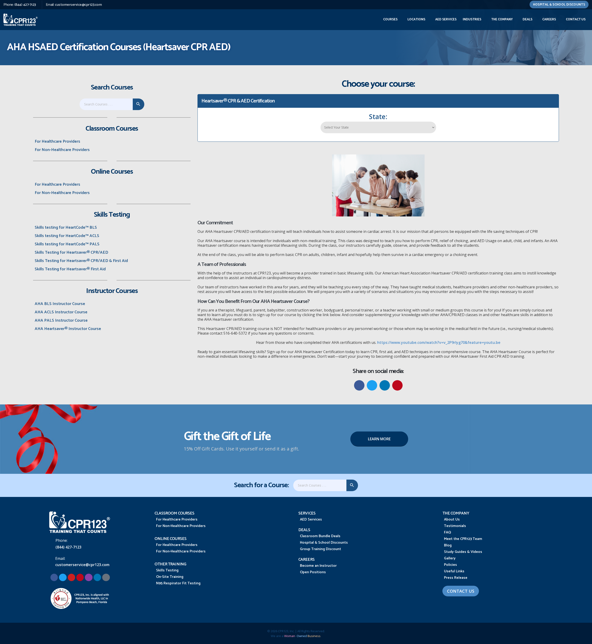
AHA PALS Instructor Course (61, 320)
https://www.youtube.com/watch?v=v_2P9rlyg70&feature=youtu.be (438, 342)
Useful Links (454, 571)
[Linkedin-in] (97, 577)
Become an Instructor (318, 566)
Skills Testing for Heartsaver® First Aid (70, 269)
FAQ (447, 532)
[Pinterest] (80, 577)
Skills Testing (167, 570)
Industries (472, 19)
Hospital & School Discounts (559, 4)
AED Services (445, 19)
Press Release (455, 578)
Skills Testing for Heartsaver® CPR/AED (71, 252)
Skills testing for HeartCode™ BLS (66, 227)
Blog (448, 545)
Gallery (450, 558)
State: (378, 116)
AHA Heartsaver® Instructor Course (68, 328)
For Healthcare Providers (57, 141)
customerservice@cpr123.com (78, 5)
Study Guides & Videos (463, 552)
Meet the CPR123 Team (463, 539)
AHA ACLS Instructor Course (61, 312)
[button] (359, 385)
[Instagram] (88, 577)
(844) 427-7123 (25, 5)
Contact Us (576, 19)
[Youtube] (71, 577)
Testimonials (455, 526)
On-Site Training (169, 577)
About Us (452, 519)
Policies (450, 565)
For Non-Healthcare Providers (62, 149)
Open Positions (313, 572)
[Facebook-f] (54, 577)
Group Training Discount (320, 549)
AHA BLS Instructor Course (60, 303)
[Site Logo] (20, 19)
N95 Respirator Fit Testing (178, 583)
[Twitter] (62, 577)
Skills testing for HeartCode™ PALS (67, 244)
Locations (416, 19)
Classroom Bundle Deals (320, 536)
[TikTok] (106, 577)
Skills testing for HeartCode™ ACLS (67, 235)
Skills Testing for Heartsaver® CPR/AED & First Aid (81, 260)
